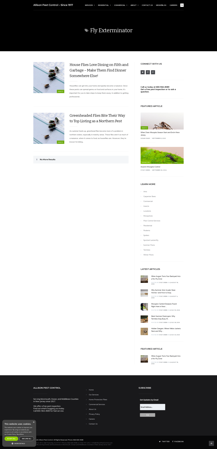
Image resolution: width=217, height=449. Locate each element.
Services (89, 5)
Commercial (119, 5)
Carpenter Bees (149, 196)
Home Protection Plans (98, 400)
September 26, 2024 (159, 170)
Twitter (166, 442)
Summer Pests (149, 245)
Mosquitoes (148, 216)
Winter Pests (148, 255)
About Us (92, 409)
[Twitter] (143, 72)
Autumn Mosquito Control (150, 167)
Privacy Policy (94, 414)
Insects (60, 91)
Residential (103, 5)
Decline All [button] (26, 439)
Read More (20, 434)
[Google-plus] (153, 72)
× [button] (33, 422)
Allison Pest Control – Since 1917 (53, 5)
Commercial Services (97, 404)
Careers (173, 5)
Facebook (179, 442)
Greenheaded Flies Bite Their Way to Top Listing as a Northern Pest (97, 118)
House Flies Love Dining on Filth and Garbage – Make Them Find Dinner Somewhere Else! (99, 70)
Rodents (146, 230)
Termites (146, 250)
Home (91, 390)
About (134, 5)
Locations (147, 211)
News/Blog (161, 5)
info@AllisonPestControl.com (102, 443)
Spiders (146, 235)
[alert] (19, 433)
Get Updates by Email (149, 400)
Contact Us (147, 5)
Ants (145, 192)
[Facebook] (148, 72)
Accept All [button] (11, 439)
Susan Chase (145, 138)
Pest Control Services (151, 221)
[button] (19, 443)
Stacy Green (145, 170)
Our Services (94, 395)
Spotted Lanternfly (150, 240)
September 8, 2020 (159, 138)
